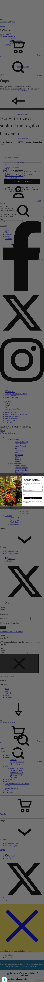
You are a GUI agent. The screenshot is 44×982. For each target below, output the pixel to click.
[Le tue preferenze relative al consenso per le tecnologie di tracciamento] (4, 979)
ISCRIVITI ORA (33, 498)
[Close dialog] (42, 477)
